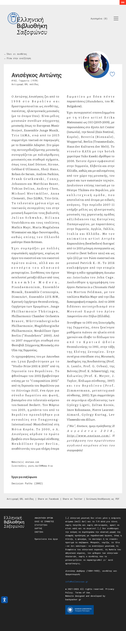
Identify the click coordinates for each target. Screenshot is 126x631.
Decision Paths (22, 483)
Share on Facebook (48, 498)
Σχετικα (39, 532)
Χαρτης (38, 528)
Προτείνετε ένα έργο (46, 539)
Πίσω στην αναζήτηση (19, 58)
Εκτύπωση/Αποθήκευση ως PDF (102, 498)
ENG (122, 2)
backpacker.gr (73, 599)
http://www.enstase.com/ (88, 435)
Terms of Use (82, 592)
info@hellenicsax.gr (76, 581)
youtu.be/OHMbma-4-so (40, 465)
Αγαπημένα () (99, 18)
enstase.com (32, 461)
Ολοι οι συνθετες (44, 521)
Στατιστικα (41, 525)
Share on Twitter (73, 498)
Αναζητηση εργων (44, 517)
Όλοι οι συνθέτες (17, 53)
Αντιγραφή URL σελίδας (25, 84)
